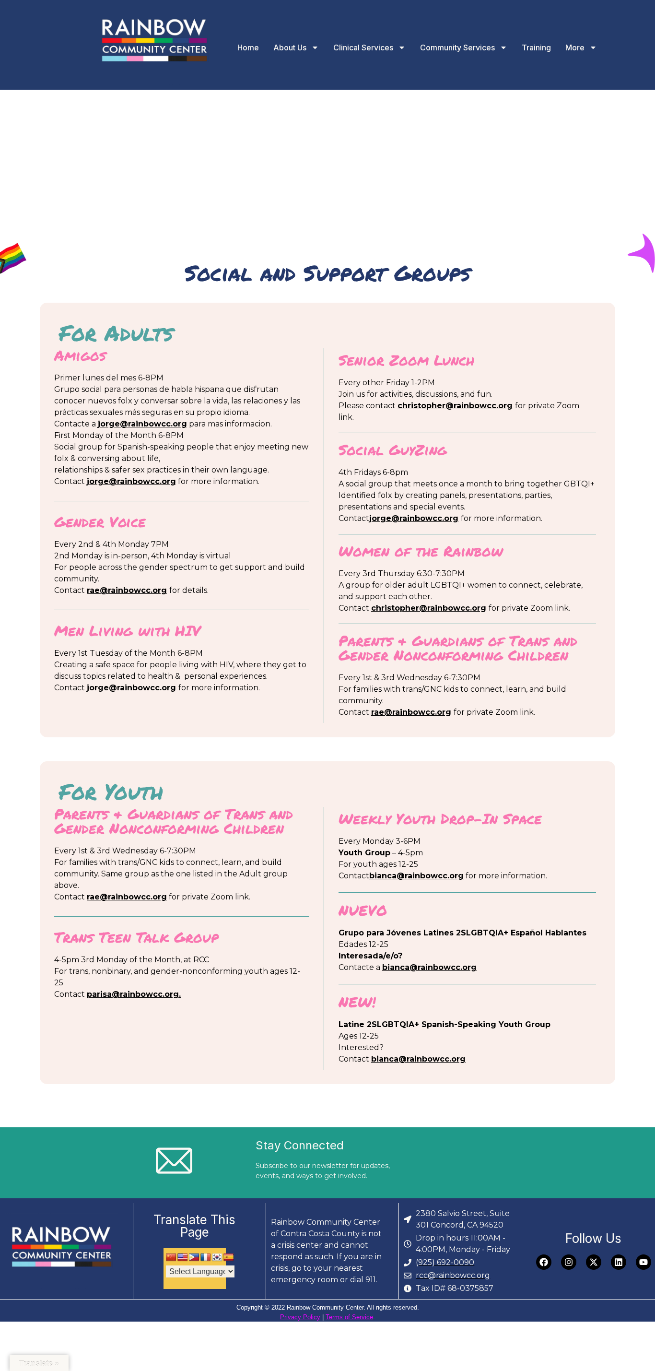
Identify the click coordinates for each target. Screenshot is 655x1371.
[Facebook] (543, 1262)
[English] (182, 1257)
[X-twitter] (593, 1262)
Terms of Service (349, 1317)
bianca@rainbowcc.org (416, 875)
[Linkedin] (618, 1262)
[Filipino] (194, 1257)
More (575, 47)
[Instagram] (568, 1262)
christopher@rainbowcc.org (455, 405)
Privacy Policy (300, 1317)
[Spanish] (228, 1257)
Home (248, 47)
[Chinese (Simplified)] (171, 1257)
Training (536, 47)
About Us (289, 47)
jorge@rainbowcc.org (142, 423)
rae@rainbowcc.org (127, 590)
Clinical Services (363, 47)
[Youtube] (643, 1262)
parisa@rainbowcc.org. (134, 994)
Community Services (457, 47)
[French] (205, 1257)
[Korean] (217, 1257)
